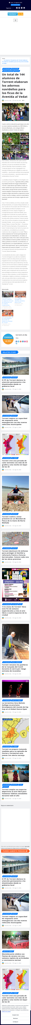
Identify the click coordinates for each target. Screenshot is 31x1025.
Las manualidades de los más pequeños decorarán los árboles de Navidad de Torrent (7, 319)
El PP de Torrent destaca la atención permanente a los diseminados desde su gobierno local (14, 383)
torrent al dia (8, 100)
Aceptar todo (15, 1015)
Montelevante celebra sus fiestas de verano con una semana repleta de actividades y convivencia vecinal (15, 957)
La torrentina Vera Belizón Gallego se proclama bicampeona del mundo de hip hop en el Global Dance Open (15, 706)
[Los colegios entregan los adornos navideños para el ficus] (20, 294)
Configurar (15, 1021)
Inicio (3, 58)
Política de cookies (6, 1011)
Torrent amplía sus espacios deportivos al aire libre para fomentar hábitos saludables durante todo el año (14, 792)
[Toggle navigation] (16, 20)
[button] (11, 139)
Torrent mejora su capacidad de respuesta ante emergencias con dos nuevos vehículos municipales (14, 421)
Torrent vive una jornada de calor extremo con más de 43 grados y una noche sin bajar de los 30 (14, 464)
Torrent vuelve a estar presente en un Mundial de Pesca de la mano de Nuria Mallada (14, 520)
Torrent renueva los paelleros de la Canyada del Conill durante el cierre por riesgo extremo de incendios (15, 668)
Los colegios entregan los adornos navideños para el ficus (20, 300)
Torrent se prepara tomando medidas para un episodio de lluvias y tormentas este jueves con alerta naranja (14, 752)
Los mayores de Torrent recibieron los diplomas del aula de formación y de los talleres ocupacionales (7, 301)
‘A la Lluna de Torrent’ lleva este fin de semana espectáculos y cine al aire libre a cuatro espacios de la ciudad (14, 611)
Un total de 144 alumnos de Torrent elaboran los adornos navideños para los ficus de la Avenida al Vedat (15, 61)
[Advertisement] (15, 37)
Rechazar (15, 1018)
